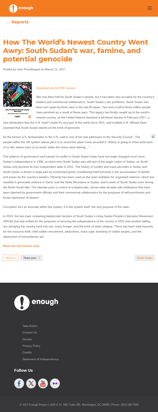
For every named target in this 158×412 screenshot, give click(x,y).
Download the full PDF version (56, 88)
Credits (27, 352)
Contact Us (29, 332)
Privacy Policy (31, 345)
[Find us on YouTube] (43, 383)
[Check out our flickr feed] (55, 383)
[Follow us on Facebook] (19, 383)
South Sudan (144, 257)
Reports (11, 258)
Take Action (29, 326)
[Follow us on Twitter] (31, 383)
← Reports (17, 22)
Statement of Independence (40, 359)
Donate (27, 339)
